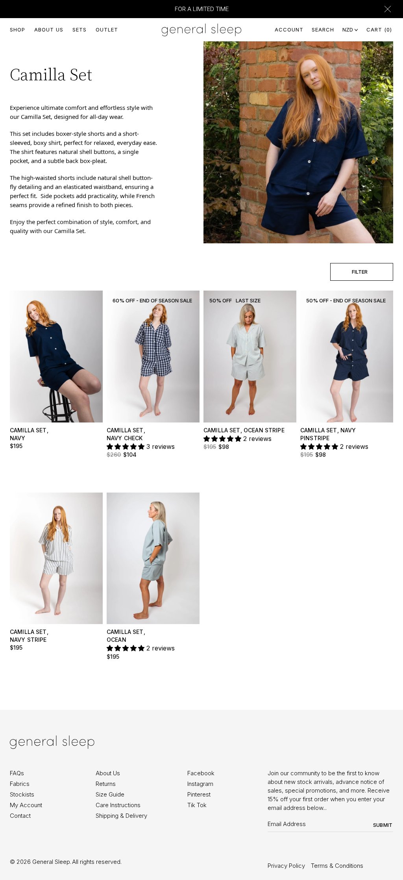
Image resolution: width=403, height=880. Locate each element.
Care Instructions (118, 805)
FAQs (17, 773)
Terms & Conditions (337, 865)
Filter (360, 272)
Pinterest (199, 794)
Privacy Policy (286, 865)
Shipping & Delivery (121, 815)
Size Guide (110, 794)
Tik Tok (197, 805)
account (289, 29)
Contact (20, 815)
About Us (48, 29)
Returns (106, 783)
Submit (382, 825)
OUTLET (107, 29)
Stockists (22, 794)
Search (323, 29)
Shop (17, 29)
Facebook (200, 773)
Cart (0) (379, 29)
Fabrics (20, 783)
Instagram (200, 783)
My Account (26, 805)
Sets (79, 29)
